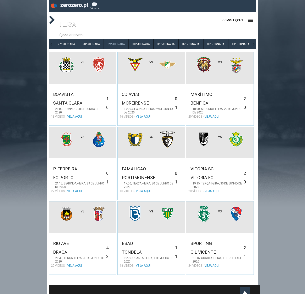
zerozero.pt (73, 5)
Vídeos (94, 8)
